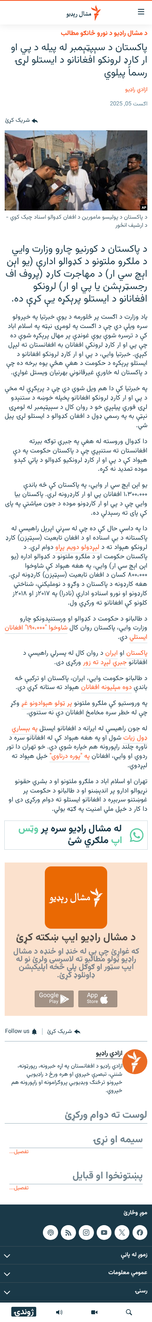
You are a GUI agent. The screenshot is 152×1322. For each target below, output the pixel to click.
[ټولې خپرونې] (59, 1312)
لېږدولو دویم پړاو (77, 547)
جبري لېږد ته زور (105, 662)
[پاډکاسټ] (50, 1232)
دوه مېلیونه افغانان (106, 687)
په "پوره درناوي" (69, 756)
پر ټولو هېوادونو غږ (46, 703)
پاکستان (136, 653)
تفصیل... (18, 1151)
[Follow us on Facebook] (140, 1232)
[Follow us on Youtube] (104, 1232)
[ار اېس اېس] (68, 1232)
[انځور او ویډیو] (94, 1312)
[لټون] (129, 1312)
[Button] (21, 121)
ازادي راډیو (136, 89)
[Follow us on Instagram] (86, 1232)
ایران (111, 653)
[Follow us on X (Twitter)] (122, 1232)
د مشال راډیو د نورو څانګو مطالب (104, 33)
